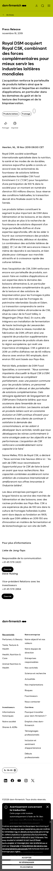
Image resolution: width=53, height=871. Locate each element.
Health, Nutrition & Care (11, 656)
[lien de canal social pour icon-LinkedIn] (5, 780)
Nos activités (8, 634)
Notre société (9, 721)
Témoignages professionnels (32, 733)
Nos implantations (34, 684)
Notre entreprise (32, 634)
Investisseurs (8, 707)
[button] (42, 5)
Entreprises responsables (31, 660)
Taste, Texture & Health (10, 647)
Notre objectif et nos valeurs (35, 641)
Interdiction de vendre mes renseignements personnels (24, 847)
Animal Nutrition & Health (11, 666)
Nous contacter (32, 701)
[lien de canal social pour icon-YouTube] (19, 780)
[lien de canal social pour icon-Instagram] (26, 780)
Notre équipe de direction (33, 650)
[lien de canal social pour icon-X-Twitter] (32, 780)
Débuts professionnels (32, 755)
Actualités (30, 679)
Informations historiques (8, 714)
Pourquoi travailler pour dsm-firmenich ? (35, 714)
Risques (28, 690)
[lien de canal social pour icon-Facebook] (12, 780)
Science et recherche (35, 673)
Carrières (29, 707)
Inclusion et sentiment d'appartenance (33, 744)
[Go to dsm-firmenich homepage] (14, 5)
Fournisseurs (31, 696)
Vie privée (14, 846)
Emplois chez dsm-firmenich (34, 723)
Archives (10, 15)
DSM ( (5, 247)
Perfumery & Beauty (12, 639)
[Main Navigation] (49, 6)
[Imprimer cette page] (15, 123)
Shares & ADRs (9, 727)
